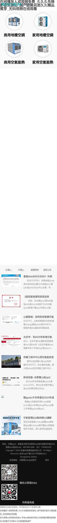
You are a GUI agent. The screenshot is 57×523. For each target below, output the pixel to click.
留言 (8, 211)
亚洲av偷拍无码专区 (30, 518)
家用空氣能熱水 (36, 103)
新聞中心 (23, 103)
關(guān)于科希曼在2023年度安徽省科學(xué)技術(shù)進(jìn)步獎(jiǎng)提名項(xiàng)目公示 (38, 398)
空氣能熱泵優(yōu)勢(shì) (7, 117)
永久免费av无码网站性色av (10, 518)
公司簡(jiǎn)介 (6, 103)
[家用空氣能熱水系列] (43, 49)
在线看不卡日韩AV (9, 521)
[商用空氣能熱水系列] (14, 49)
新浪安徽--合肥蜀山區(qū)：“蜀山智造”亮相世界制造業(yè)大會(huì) (37, 378)
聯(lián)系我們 (36, 160)
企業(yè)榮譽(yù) (20, 110)
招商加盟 (38, 154)
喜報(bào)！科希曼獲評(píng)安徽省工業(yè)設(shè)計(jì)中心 (37, 277)
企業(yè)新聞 (9, 270)
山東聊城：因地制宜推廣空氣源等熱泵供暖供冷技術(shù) (38, 317)
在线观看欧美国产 (24, 521)
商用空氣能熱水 (36, 110)
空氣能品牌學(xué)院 (49, 160)
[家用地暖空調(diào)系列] (43, 21)
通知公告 (47, 270)
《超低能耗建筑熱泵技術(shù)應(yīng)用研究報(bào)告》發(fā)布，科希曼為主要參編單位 (37, 297)
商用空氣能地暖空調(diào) (49, 110)
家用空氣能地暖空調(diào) (49, 103)
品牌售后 (51, 154)
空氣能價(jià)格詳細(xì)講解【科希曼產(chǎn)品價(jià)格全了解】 (38, 418)
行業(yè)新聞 (22, 270)
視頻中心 (10, 110)
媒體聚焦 (35, 270)
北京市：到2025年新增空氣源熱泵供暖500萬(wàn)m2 (37, 337)
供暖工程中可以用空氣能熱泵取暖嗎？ (38, 357)
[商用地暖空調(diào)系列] (14, 21)
